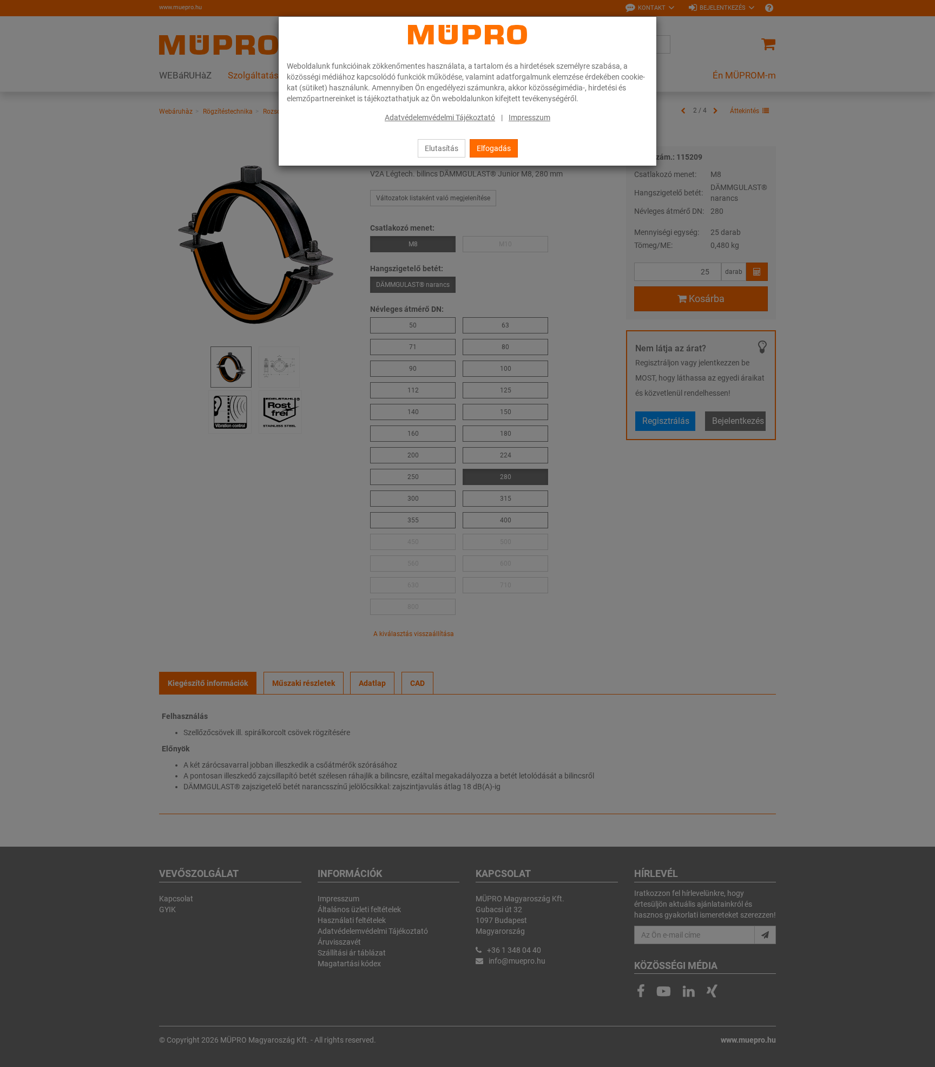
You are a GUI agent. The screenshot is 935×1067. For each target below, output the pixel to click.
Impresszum (529, 117)
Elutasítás (441, 148)
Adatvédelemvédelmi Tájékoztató (440, 117)
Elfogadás (494, 148)
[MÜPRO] (467, 34)
